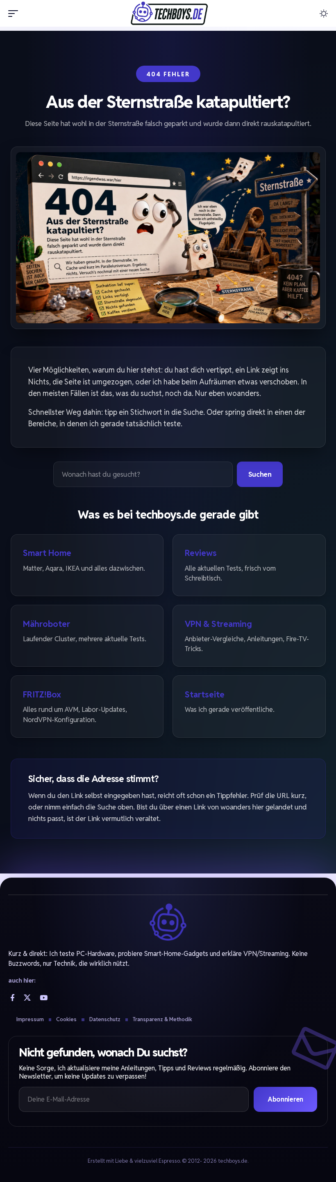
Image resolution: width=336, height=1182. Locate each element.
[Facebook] (12, 998)
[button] (15, 13)
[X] (27, 998)
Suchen (260, 474)
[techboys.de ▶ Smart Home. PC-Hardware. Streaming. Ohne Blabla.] (168, 13)
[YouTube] (44, 998)
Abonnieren (285, 1099)
